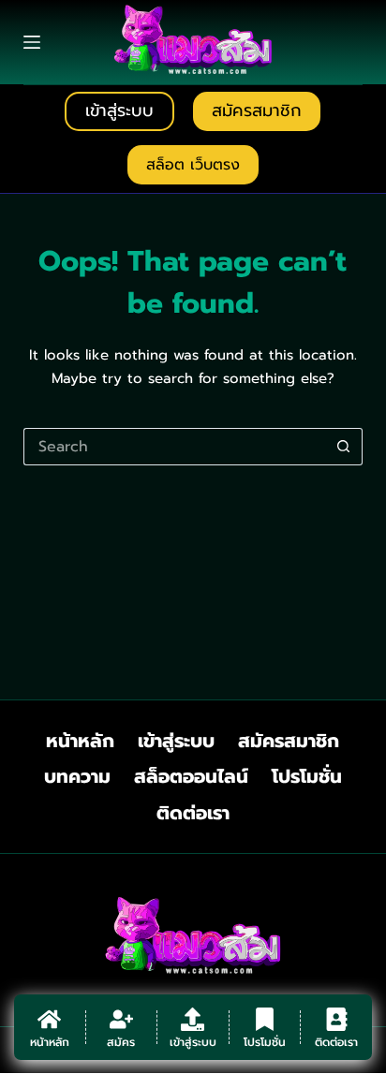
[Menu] (31, 42)
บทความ (77, 776)
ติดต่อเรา (193, 813)
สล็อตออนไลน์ (191, 776)
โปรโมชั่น (307, 776)
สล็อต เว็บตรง (193, 165)
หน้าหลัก (80, 740)
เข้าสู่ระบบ (119, 110)
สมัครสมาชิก (257, 110)
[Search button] (344, 446)
